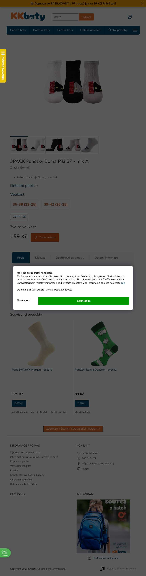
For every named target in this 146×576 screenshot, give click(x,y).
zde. (122, 283)
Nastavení (22, 300)
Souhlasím (82, 301)
